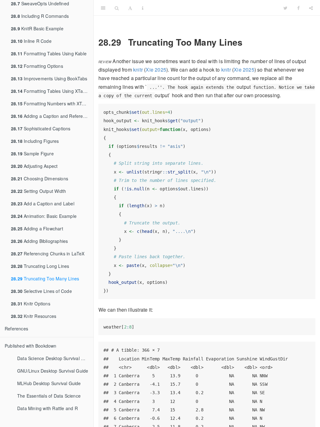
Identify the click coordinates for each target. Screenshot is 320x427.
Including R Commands (40, 16)
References (16, 328)
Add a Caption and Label (42, 203)
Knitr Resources (33, 316)
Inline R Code (31, 41)
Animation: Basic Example (44, 216)
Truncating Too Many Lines (45, 278)
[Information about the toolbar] (142, 8)
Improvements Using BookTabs (49, 78)
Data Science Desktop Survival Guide (55, 358)
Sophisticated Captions (41, 128)
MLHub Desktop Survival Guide (49, 383)
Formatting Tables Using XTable (50, 91)
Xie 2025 (156, 69)
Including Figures (35, 141)
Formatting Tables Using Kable (49, 53)
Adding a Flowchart (37, 228)
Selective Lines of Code (41, 291)
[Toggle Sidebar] (103, 8)
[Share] (311, 8)
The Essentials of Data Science (49, 396)
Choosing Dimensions (39, 178)
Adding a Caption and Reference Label (52, 116)
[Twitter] (285, 8)
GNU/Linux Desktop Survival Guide (52, 371)
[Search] (116, 8)
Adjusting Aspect (34, 166)
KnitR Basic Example (37, 28)
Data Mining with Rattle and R (47, 408)
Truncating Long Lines (40, 266)
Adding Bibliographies (39, 241)
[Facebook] (298, 8)
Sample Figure (32, 153)
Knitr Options (30, 303)
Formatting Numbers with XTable (51, 103)
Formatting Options (37, 66)
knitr (138, 69)
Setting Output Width (38, 191)
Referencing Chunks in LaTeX (48, 253)
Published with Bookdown (31, 346)
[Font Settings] (130, 8)
